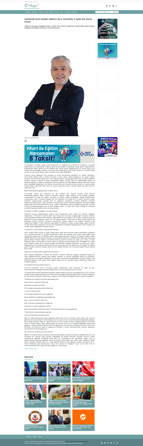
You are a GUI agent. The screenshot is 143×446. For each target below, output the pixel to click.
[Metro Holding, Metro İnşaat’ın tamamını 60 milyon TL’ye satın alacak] (83, 417)
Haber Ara (115, 12)
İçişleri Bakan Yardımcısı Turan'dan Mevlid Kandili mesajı (57, 427)
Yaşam (46, 12)
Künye (34, 1)
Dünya (41, 12)
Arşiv (31, 1)
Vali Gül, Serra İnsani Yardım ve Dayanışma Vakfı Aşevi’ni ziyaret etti (34, 378)
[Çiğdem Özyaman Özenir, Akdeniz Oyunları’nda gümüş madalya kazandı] (59, 392)
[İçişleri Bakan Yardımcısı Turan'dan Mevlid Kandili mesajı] (59, 417)
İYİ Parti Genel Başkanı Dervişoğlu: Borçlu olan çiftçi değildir (58, 378)
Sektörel (74, 12)
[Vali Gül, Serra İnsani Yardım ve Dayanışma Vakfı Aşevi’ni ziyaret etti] (35, 369)
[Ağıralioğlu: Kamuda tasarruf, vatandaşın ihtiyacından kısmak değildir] (83, 369)
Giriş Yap (26, 1)
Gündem (28, 12)
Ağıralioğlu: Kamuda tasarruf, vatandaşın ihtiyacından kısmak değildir (83, 378)
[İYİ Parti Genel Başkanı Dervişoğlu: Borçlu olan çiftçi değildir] (59, 369)
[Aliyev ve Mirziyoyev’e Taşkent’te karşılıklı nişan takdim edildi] (35, 392)
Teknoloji (67, 12)
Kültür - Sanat (54, 12)
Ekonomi (35, 12)
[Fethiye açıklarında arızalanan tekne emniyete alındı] (35, 417)
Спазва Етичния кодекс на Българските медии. (76, 441)
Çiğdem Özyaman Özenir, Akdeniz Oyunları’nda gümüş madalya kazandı (59, 402)
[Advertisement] (107, 77)
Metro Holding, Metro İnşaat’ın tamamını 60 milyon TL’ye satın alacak (83, 427)
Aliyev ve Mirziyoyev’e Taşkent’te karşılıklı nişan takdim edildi (33, 402)
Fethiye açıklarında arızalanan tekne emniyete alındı (34, 427)
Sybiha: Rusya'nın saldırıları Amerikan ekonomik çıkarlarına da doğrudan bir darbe (82, 403)
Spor (61, 12)
